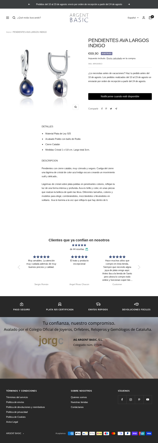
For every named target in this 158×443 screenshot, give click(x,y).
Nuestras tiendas (79, 402)
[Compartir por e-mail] (116, 109)
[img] (79, 245)
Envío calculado (114, 58)
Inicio (8, 32)
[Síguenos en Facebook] (122, 399)
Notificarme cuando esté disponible (120, 96)
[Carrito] (150, 17)
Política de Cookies (16, 417)
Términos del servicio (17, 397)
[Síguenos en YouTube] (147, 399)
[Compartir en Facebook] (102, 109)
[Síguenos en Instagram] (130, 399)
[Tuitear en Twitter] (111, 109)
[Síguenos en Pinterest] (139, 399)
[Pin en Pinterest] (106, 109)
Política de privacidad (17, 412)
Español (132, 17)
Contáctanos (77, 407)
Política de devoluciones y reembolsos (25, 407)
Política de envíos (15, 402)
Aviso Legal (12, 422)
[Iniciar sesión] (143, 17)
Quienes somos (79, 397)
